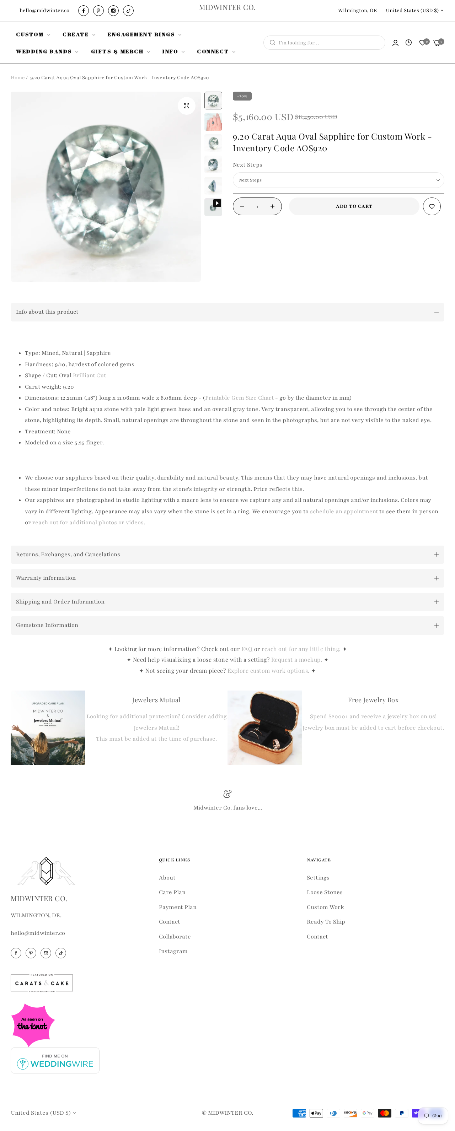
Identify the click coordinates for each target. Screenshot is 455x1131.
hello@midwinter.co (38, 933)
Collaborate (175, 936)
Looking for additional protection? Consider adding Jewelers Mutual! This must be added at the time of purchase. (156, 728)
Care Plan (172, 892)
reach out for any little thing (300, 649)
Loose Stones (325, 892)
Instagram (173, 951)
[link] (34, 34)
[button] (432, 206)
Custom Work (325, 907)
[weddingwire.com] (55, 1060)
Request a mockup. (297, 659)
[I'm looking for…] (270, 43)
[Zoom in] (187, 106)
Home (18, 77)
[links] (84, 10)
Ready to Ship (326, 921)
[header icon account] (395, 43)
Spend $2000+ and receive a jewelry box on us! (373, 716)
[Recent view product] (409, 43)
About (167, 877)
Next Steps (247, 165)
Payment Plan (178, 907)
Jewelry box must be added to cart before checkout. (373, 728)
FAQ (247, 649)
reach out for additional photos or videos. (88, 522)
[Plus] (272, 206)
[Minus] (242, 206)
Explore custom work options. (269, 670)
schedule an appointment (344, 511)
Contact (169, 921)
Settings (318, 877)
